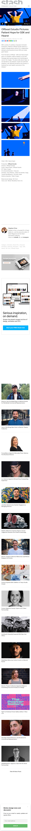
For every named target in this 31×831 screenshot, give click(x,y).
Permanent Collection (8, 6)
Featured (9, 246)
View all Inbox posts (15, 771)
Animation (9, 245)
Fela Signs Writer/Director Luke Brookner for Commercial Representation (13, 738)
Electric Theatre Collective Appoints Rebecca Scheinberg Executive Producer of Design (14, 686)
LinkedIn (16, 237)
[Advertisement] (15, 206)
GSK (24, 246)
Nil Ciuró (8, 248)
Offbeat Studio (15, 248)
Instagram (26, 237)
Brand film (16, 245)
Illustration (15, 246)
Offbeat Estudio (12, 164)
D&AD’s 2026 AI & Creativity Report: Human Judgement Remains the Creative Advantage (13, 531)
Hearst (3, 248)
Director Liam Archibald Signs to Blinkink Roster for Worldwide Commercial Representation (14, 402)
